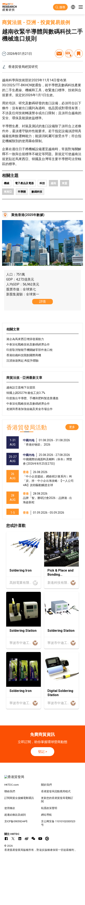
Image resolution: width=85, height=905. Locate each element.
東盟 (64, 183)
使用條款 (9, 808)
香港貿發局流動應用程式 (56, 791)
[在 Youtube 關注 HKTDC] (40, 838)
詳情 (42, 301)
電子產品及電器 (24, 183)
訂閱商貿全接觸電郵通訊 (19, 798)
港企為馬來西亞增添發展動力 (25, 339)
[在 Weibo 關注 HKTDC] (26, 838)
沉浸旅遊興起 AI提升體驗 (22, 360)
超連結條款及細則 (15, 814)
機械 (6, 183)
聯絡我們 (9, 791)
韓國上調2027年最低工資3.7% (25, 392)
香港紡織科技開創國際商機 (23, 355)
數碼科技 (37, 191)
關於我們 (46, 784)
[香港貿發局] (42, 779)
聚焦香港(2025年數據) (27, 215)
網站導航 (46, 814)
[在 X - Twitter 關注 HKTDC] (13, 838)
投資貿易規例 (55, 22)
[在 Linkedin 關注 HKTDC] (20, 838)
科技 (42, 183)
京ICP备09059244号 (16, 821)
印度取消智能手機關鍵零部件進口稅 (29, 349)
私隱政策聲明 (49, 808)
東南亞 (8, 191)
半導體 (22, 191)
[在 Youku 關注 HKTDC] (47, 838)
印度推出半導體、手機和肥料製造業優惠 (32, 398)
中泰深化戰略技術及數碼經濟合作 (28, 344)
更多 (72, 427)
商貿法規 (12, 22)
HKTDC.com (11, 784)
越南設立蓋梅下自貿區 (20, 387)
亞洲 (31, 22)
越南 (53, 183)
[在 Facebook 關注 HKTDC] (6, 838)
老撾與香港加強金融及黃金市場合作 (29, 409)
